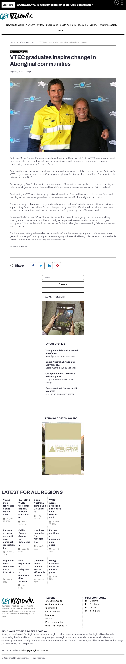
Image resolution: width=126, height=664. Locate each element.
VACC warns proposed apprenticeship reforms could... (55, 509)
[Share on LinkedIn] (49, 265)
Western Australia (27, 42)
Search (63, 284)
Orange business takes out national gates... (54, 566)
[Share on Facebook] (33, 265)
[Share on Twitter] (41, 265)
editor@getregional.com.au (34, 650)
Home (12, 42)
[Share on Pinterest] (57, 265)
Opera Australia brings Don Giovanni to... (40, 506)
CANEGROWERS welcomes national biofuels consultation (24, 509)
